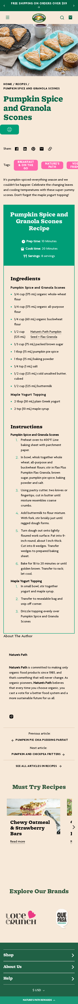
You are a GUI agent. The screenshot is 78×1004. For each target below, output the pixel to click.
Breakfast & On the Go (26, 165)
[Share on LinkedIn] (25, 149)
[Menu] (7, 17)
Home (7, 84)
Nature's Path (52, 165)
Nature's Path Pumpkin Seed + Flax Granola (45, 334)
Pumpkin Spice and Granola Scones (31, 88)
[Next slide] (74, 6)
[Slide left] (4, 827)
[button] (62, 17)
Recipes (21, 84)
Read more (17, 841)
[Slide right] (74, 827)
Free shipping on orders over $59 (39, 3)
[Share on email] (41, 149)
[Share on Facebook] (16, 149)
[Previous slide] (4, 6)
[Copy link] (50, 149)
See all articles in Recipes (37, 766)
